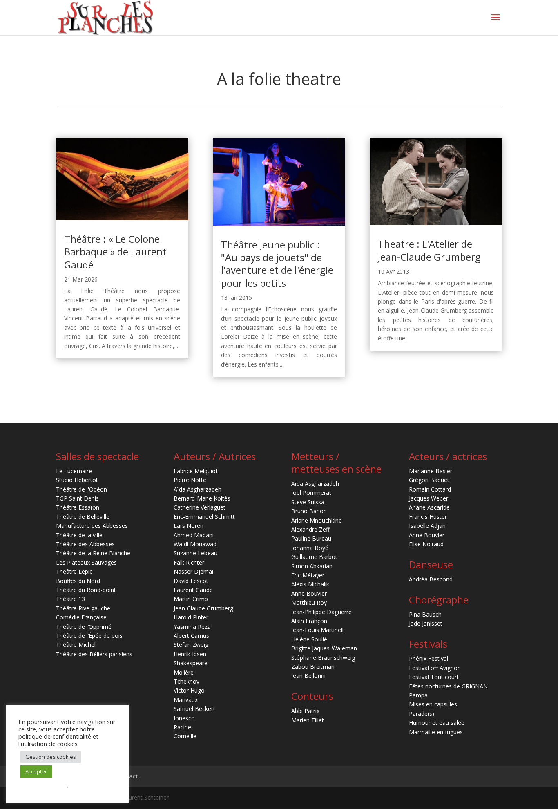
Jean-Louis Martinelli (318, 630)
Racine (182, 727)
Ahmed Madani (194, 535)
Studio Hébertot (77, 480)
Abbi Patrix (305, 711)
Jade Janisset (425, 623)
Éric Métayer (307, 575)
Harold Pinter (191, 617)
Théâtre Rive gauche (83, 608)
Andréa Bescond (431, 579)
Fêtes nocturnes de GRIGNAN (448, 686)
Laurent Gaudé (193, 590)
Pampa (418, 695)
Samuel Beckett (194, 709)
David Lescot (191, 581)
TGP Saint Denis (77, 498)
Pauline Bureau (311, 538)
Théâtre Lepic (74, 571)
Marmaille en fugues (436, 732)
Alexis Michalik (310, 584)
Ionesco (184, 718)
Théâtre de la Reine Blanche (93, 553)
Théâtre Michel (76, 644)
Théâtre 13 (70, 599)
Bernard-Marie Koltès (202, 498)
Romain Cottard (430, 489)
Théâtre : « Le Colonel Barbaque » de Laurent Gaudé (115, 251)
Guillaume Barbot (314, 557)
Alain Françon (309, 621)
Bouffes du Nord (78, 581)
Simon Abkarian (312, 566)
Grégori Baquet (429, 480)
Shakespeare (191, 663)
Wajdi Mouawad (195, 544)
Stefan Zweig (191, 644)
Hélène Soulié (309, 639)
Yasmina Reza (192, 626)
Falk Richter (189, 562)
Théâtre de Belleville (82, 517)
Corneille (185, 736)
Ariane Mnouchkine (316, 520)
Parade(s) (421, 713)
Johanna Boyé (309, 548)
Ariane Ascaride (429, 507)
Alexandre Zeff (310, 529)
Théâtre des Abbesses (85, 544)
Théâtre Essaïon (77, 507)
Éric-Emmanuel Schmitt (204, 517)
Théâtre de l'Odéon (81, 489)
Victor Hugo (189, 690)
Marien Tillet (307, 720)
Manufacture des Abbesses (92, 526)
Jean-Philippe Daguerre (321, 612)
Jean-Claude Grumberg (203, 608)
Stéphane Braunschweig (323, 658)
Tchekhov (186, 681)
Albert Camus (191, 635)
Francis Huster (428, 517)
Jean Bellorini (308, 675)
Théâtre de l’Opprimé (84, 626)
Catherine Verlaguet (199, 507)
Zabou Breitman (313, 666)
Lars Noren (188, 526)
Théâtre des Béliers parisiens (94, 654)
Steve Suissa (307, 502)
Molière (184, 672)
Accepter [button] (36, 771)
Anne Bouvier (309, 593)
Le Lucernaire (74, 471)
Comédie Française (81, 617)
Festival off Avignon (435, 668)
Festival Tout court (434, 677)
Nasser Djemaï (194, 571)
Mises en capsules (433, 704)
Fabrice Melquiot (196, 471)
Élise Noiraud (426, 544)
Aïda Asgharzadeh (197, 489)
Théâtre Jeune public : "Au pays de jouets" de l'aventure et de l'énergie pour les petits (277, 264)
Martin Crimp (191, 599)
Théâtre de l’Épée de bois (89, 635)
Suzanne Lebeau (195, 553)
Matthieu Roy (309, 602)
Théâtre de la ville (79, 535)
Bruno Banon (309, 511)
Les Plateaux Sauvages (86, 562)
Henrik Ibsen (190, 654)
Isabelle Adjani (428, 526)
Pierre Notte (190, 480)
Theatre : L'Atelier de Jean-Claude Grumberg (429, 250)
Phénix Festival (428, 658)
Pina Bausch (425, 614)
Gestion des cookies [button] (50, 756)
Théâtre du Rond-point (86, 590)
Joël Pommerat (311, 492)
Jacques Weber (428, 498)
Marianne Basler (430, 471)
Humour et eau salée (436, 722)
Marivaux (186, 700)
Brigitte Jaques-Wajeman (324, 648)
